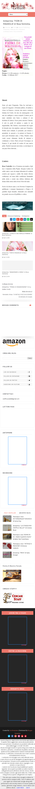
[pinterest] (25, 736)
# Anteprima (25, 216)
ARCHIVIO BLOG (25, 513)
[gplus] (15, 736)
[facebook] (12, 736)
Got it (28, 788)
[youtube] (22, 736)
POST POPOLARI (10, 513)
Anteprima (6, 29)
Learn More (20, 788)
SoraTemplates (13, 730)
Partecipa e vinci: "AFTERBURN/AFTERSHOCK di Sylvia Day (22, 519)
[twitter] (9, 736)
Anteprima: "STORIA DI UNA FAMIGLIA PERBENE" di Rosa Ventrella (17, 234)
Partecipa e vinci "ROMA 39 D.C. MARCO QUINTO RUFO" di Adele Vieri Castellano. (22, 537)
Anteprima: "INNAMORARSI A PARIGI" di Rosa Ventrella (15, 272)
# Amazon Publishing (14, 216)
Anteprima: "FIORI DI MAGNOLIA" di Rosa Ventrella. (14, 253)
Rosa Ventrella (18, 31)
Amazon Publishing (23, 27)
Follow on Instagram (11, 376)
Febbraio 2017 (14, 29)
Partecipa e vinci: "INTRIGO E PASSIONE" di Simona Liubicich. (22, 546)
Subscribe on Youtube (12, 384)
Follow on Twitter (10, 380)
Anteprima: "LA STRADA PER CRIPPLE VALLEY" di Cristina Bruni (22, 528)
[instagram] (19, 736)
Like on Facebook (10, 372)
